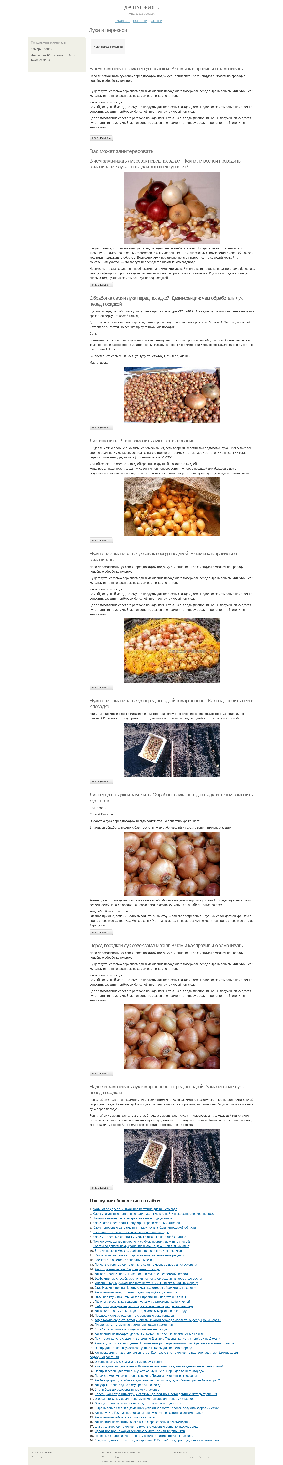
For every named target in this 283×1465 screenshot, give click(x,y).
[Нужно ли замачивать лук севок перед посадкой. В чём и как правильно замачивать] (172, 650)
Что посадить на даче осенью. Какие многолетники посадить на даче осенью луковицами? (159, 1366)
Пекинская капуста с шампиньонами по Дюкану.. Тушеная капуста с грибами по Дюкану (157, 1338)
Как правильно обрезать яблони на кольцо (125, 1417)
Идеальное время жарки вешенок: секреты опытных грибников (140, 1431)
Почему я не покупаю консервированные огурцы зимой (132, 1218)
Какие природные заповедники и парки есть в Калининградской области (144, 1227)
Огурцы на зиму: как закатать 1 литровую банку (128, 1361)
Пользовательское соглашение (127, 1452)
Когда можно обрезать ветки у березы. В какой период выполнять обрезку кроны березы (158, 1320)
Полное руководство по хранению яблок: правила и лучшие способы (142, 1241)
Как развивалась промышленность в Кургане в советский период (141, 1273)
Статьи (156, 20)
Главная (122, 20)
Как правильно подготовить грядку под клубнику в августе (136, 1292)
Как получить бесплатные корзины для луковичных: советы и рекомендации (149, 1412)
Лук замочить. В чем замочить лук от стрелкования (142, 441)
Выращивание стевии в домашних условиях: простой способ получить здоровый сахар (157, 1408)
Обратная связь (180, 1452)
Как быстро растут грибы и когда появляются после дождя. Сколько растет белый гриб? (157, 1380)
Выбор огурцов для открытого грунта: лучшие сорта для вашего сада (144, 1306)
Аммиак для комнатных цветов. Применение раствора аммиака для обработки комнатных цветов (164, 1343)
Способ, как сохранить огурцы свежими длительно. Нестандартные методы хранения (156, 1394)
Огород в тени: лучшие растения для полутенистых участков (138, 1403)
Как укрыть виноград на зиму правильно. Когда (128, 1384)
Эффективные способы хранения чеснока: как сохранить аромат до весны (148, 1278)
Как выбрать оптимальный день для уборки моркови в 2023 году (141, 1310)
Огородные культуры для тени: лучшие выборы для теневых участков (144, 1398)
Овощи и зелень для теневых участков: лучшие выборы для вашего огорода (149, 1371)
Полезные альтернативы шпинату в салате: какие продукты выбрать (144, 1435)
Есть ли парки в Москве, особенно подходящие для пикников (138, 1250)
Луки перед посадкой (108, 46)
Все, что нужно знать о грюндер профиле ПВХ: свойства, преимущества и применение (157, 1440)
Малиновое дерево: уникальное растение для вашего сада (135, 1209)
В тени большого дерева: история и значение (127, 1389)
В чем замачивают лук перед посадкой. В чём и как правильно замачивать (166, 69)
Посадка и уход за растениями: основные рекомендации (135, 1315)
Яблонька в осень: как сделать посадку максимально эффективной (142, 1301)
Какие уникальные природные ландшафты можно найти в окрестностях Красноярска (154, 1213)
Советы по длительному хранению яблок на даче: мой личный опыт (141, 1246)
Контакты (106, 1452)
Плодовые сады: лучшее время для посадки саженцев (134, 1324)
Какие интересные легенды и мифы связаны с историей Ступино (139, 1236)
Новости (140, 20)
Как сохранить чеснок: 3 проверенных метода (127, 1269)
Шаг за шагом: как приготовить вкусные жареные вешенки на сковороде (146, 1426)
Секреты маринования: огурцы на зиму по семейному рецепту (139, 1255)
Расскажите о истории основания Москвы (124, 1260)
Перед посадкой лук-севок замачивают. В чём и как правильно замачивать (166, 945)
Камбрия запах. (42, 49)
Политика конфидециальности (116, 1456)
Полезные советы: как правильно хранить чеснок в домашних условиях (146, 1264)
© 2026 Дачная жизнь (42, 1452)
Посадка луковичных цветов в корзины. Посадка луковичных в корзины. (146, 1375)
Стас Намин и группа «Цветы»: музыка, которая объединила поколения (146, 1287)
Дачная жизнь (141, 7)
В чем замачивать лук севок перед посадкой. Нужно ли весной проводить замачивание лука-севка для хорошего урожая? (165, 164)
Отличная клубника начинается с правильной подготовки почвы (140, 1297)
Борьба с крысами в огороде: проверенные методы (131, 1329)
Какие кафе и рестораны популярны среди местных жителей (136, 1223)
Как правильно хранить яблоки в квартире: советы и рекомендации (142, 1422)
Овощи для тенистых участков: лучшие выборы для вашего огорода (143, 1347)
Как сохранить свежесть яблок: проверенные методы (131, 1232)
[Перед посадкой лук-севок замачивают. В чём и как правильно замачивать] (172, 1036)
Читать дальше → (101, 138)
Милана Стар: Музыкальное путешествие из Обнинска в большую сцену (146, 1283)
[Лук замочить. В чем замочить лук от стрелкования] (172, 506)
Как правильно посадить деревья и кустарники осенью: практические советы (149, 1334)
